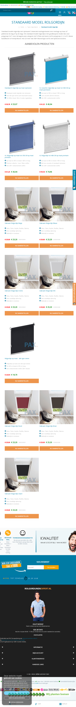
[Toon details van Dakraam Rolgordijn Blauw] (56, 204)
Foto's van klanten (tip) (27, 5)
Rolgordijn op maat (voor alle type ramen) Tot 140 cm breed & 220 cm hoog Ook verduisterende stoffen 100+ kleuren (18, 366)
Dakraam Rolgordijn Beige (13, 223)
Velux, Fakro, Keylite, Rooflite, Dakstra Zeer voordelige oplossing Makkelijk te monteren (17, 231)
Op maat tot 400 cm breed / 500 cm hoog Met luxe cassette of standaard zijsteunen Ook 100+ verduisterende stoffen (53, 163)
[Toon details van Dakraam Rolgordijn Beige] (22, 204)
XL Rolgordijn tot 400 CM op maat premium (53, 155)
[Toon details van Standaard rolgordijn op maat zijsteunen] (22, 69)
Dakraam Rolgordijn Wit (47, 291)
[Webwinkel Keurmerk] (29, 14)
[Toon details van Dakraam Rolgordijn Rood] (22, 407)
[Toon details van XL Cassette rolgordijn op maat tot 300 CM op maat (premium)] (56, 69)
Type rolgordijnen (32, 27)
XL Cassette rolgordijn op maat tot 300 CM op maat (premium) (54, 89)
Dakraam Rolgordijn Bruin (48, 426)
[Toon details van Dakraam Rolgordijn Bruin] (56, 407)
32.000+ (36, 683)
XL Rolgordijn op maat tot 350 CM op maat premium (19, 156)
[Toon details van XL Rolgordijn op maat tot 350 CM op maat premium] (22, 137)
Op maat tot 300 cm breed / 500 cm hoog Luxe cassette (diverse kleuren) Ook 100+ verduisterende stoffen (53, 95)
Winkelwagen (69, 12)
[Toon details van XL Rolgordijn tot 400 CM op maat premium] (56, 137)
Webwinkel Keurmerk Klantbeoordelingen (13, 640)
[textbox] (25, 10)
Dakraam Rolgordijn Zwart (13, 494)
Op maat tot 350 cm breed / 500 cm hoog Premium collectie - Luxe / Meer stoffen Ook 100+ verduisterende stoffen (18, 163)
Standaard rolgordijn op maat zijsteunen (18, 88)
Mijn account (72, 7)
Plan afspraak (48, 2)
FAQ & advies (4, 5)
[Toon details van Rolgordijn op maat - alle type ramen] (22, 339)
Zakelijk (63, 7)
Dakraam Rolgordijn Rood (13, 426)
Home (22, 27)
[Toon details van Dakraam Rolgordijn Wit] (56, 272)
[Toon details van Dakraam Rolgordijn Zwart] (22, 475)
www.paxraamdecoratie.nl (29, 638)
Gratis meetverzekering (51, 7)
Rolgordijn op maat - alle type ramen (17, 358)
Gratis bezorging (37, 7)
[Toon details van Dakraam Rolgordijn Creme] (22, 272)
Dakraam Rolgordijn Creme (14, 291)
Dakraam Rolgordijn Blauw (48, 223)
